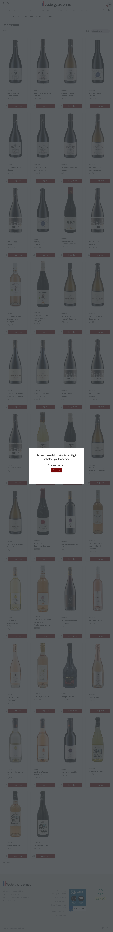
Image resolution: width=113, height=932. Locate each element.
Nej (59, 470)
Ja (54, 470)
